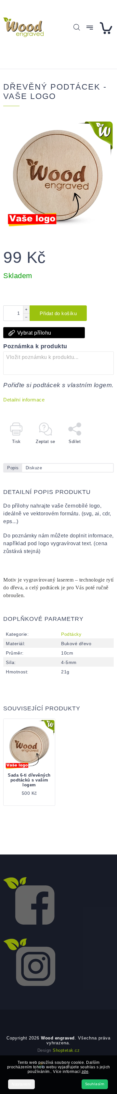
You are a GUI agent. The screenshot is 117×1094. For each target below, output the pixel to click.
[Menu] (89, 27)
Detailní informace (24, 399)
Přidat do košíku (58, 313)
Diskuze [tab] (34, 467)
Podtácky (71, 634)
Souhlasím (95, 1084)
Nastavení (21, 1084)
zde (85, 1071)
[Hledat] (76, 27)
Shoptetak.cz (66, 1050)
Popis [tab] (13, 467)
